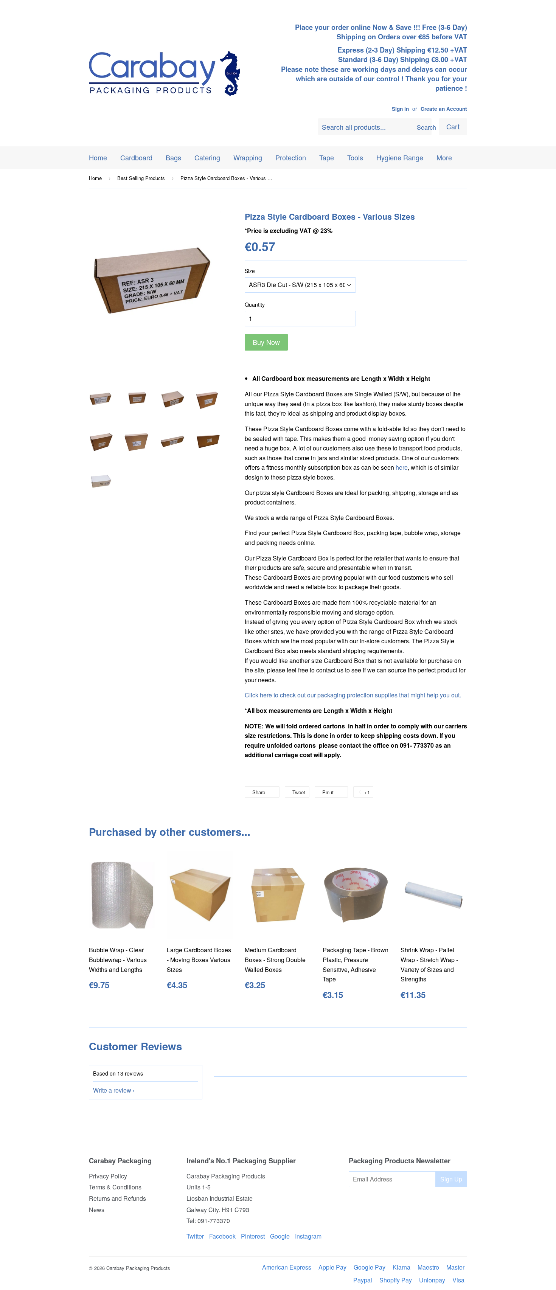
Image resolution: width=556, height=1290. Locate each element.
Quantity (255, 304)
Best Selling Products (141, 178)
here (402, 467)
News (96, 1209)
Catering (207, 157)
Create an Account (444, 108)
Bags (173, 157)
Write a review (112, 1090)
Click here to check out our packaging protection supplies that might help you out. (353, 695)
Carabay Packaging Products (138, 1267)
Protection (290, 157)
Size (250, 271)
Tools (355, 157)
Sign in (400, 108)
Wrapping (247, 157)
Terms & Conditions (115, 1187)
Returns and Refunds (117, 1198)
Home (98, 157)
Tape (326, 157)
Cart (453, 126)
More (444, 157)
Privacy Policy (108, 1176)
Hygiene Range (399, 157)
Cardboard (136, 157)
